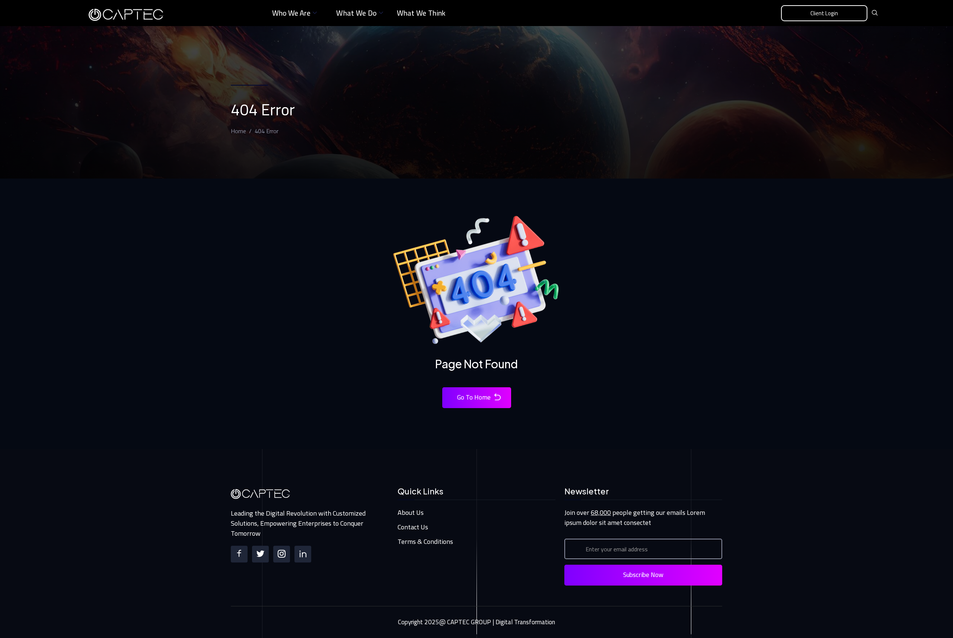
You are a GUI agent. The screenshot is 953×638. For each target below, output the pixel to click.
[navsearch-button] (874, 13)
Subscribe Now (643, 575)
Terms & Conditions (425, 541)
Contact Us (413, 527)
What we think (421, 13)
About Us (411, 512)
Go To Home (474, 397)
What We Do (356, 13)
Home (238, 131)
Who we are (291, 13)
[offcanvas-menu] (900, 13)
